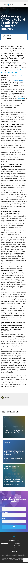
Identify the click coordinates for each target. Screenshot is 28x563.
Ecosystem (15, 466)
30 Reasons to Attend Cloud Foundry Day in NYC (13, 480)
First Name (5, 506)
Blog (3, 9)
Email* (3, 518)
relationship (21, 98)
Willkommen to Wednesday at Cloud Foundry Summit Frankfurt (14, 453)
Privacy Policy (17, 545)
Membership (4, 543)
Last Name (5, 512)
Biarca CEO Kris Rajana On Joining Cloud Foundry (13, 431)
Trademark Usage (11, 558)
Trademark (16, 548)
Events (6, 468)
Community (4, 13)
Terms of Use (17, 543)
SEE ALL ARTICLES (9, 401)
